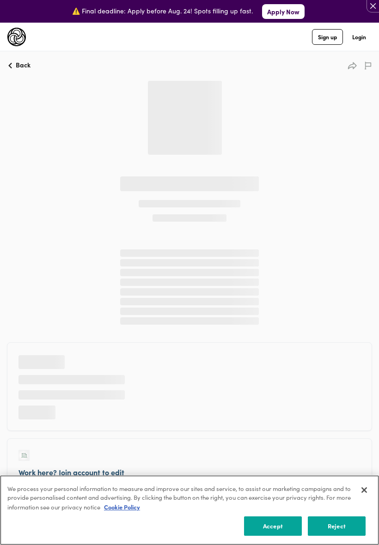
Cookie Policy (122, 507)
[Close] (364, 490)
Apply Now (283, 11)
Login (359, 37)
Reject (337, 525)
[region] (189, 510)
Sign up (327, 37)
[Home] (16, 37)
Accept (273, 525)
